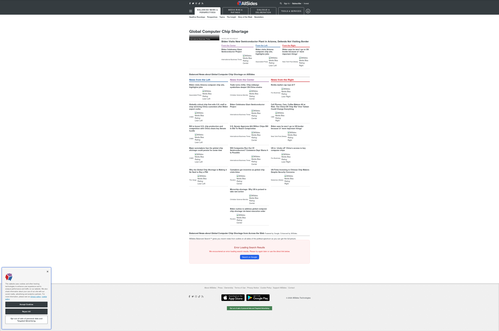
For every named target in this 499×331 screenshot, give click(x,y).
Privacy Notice (253, 287)
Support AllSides (280, 287)
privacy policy (36, 296)
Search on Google (249, 257)
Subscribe (296, 3)
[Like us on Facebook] (190, 3)
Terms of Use (240, 287)
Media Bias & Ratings (235, 11)
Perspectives (212, 17)
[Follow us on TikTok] (199, 3)
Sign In (287, 3)
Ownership (228, 287)
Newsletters (259, 17)
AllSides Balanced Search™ (200, 238)
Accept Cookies (26, 304)
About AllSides (210, 287)
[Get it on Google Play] (258, 297)
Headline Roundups (197, 17)
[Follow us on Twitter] (193, 3)
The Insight (231, 17)
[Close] (47, 271)
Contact (291, 287)
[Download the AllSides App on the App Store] (233, 297)
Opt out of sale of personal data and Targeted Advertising (249, 308)
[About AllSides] (308, 11)
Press (220, 287)
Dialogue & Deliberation (263, 11)
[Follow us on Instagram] (196, 3)
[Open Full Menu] (191, 11)
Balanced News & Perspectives (207, 11)
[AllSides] (247, 3)
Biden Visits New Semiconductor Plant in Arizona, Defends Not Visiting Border (265, 41)
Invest (306, 3)
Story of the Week (245, 17)
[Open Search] (281, 3)
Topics (222, 17)
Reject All (26, 311)
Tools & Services (291, 11)
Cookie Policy (265, 287)
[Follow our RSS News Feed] (202, 3)
